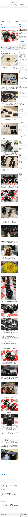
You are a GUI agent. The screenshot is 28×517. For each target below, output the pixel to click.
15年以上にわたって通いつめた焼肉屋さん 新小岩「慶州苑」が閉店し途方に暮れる (23, 60)
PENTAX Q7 (20, 122)
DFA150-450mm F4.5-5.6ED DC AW (23, 83)
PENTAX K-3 (20, 115)
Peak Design (20, 111)
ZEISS (20, 128)
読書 (19, 169)
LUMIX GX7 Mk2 (21, 104)
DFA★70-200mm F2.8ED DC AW (22, 87)
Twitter (20, 124)
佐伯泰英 (20, 142)
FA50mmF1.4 (20, 92)
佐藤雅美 (20, 143)
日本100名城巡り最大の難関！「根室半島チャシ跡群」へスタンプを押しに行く (23, 57)
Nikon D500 (20, 109)
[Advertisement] (14, 13)
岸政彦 (20, 154)
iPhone (20, 103)
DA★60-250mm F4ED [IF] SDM (22, 78)
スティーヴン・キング (21, 135)
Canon (20, 72)
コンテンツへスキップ (14, 5)
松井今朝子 (20, 161)
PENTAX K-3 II (20, 116)
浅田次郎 (20, 162)
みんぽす (20, 129)
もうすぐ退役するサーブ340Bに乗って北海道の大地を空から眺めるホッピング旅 (23, 52)
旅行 (19, 156)
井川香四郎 (20, 141)
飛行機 (20, 174)
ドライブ (20, 136)
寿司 (19, 149)
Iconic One (20, 516)
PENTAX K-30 (20, 117)
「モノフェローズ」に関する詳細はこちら (8, 48)
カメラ (20, 130)
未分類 (20, 160)
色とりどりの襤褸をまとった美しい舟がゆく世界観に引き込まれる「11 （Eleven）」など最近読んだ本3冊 (23, 48)
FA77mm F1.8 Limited (21, 93)
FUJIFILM (20, 94)
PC (19, 110)
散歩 (19, 155)
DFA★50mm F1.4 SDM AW (22, 86)
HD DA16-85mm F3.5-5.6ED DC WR (23, 98)
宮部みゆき (20, 148)
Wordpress (27, 516)
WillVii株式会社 (9, 46)
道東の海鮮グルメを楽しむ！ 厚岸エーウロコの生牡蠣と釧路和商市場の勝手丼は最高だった (23, 55)
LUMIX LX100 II (20, 105)
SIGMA (20, 123)
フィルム (20, 137)
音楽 (19, 173)
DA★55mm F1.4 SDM (21, 77)
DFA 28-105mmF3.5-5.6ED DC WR (22, 79)
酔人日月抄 (14, 2)
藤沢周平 (20, 168)
